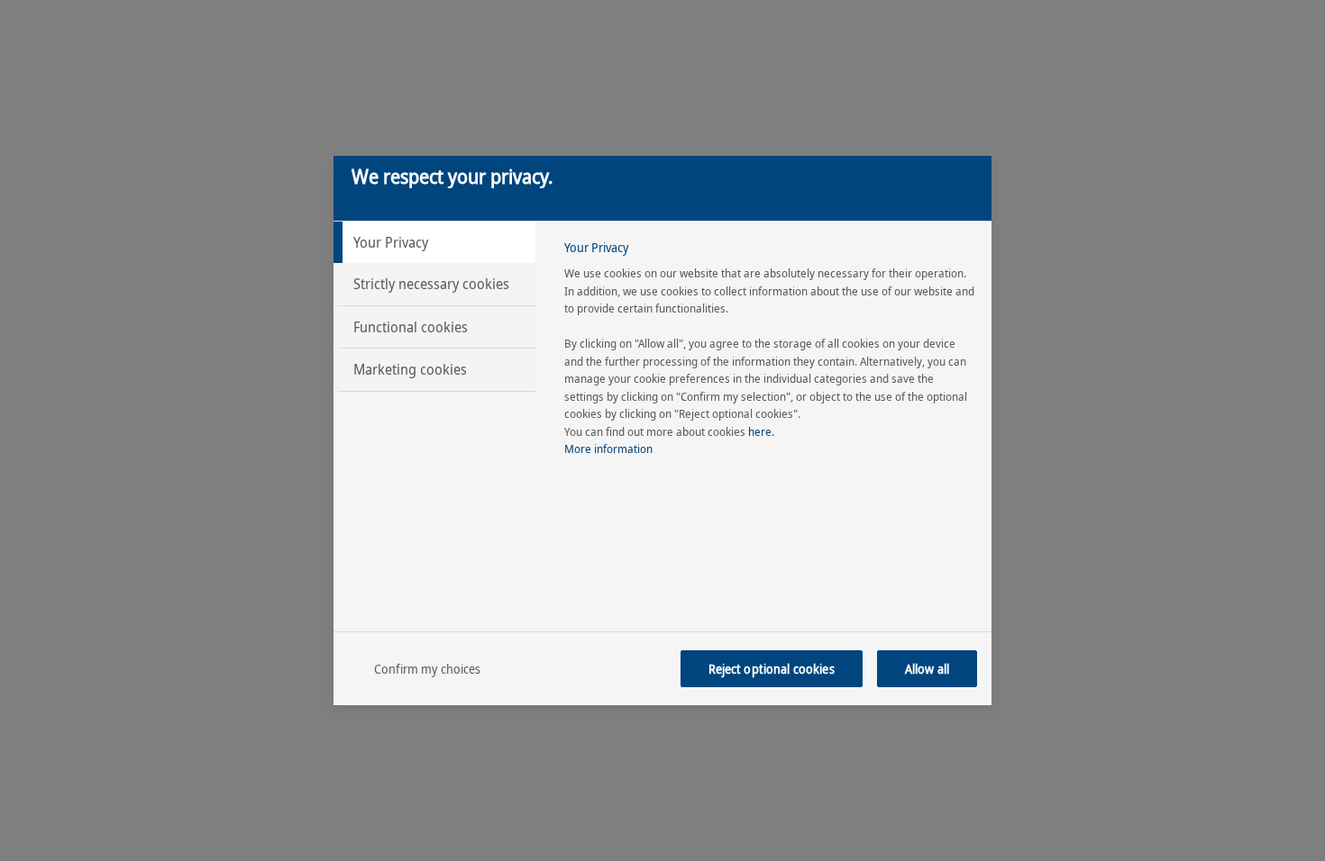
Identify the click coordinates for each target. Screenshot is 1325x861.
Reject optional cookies (771, 668)
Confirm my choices (427, 668)
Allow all (927, 668)
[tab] (434, 242)
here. (761, 431)
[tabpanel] (770, 353)
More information (608, 448)
